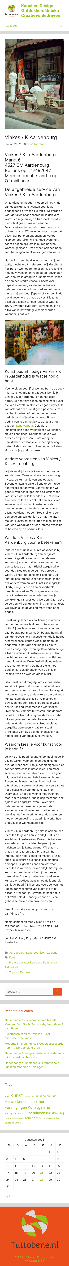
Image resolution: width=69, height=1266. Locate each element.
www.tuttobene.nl (35, 1260)
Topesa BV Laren (20, 972)
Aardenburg (17, 952)
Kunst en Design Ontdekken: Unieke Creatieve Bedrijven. (41, 10)
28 (41, 1179)
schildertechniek (50, 1118)
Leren (8, 1118)
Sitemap (30, 1257)
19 (24, 1172)
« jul (7, 1196)
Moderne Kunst (18, 1119)
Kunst (12, 957)
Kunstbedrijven (35, 952)
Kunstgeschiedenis (14, 1113)
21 (41, 1172)
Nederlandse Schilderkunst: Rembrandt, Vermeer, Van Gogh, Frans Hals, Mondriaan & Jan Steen (34, 1024)
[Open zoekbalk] (61, 26)
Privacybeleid (45, 1257)
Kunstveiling (55, 1113)
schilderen (33, 1118)
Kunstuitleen (35, 1113)
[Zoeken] (57, 992)
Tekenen (16, 1122)
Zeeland (52, 952)
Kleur (7, 1096)
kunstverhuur (24, 425)
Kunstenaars (29, 1096)
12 (24, 1166)
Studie (8, 1123)
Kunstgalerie (39, 1107)
